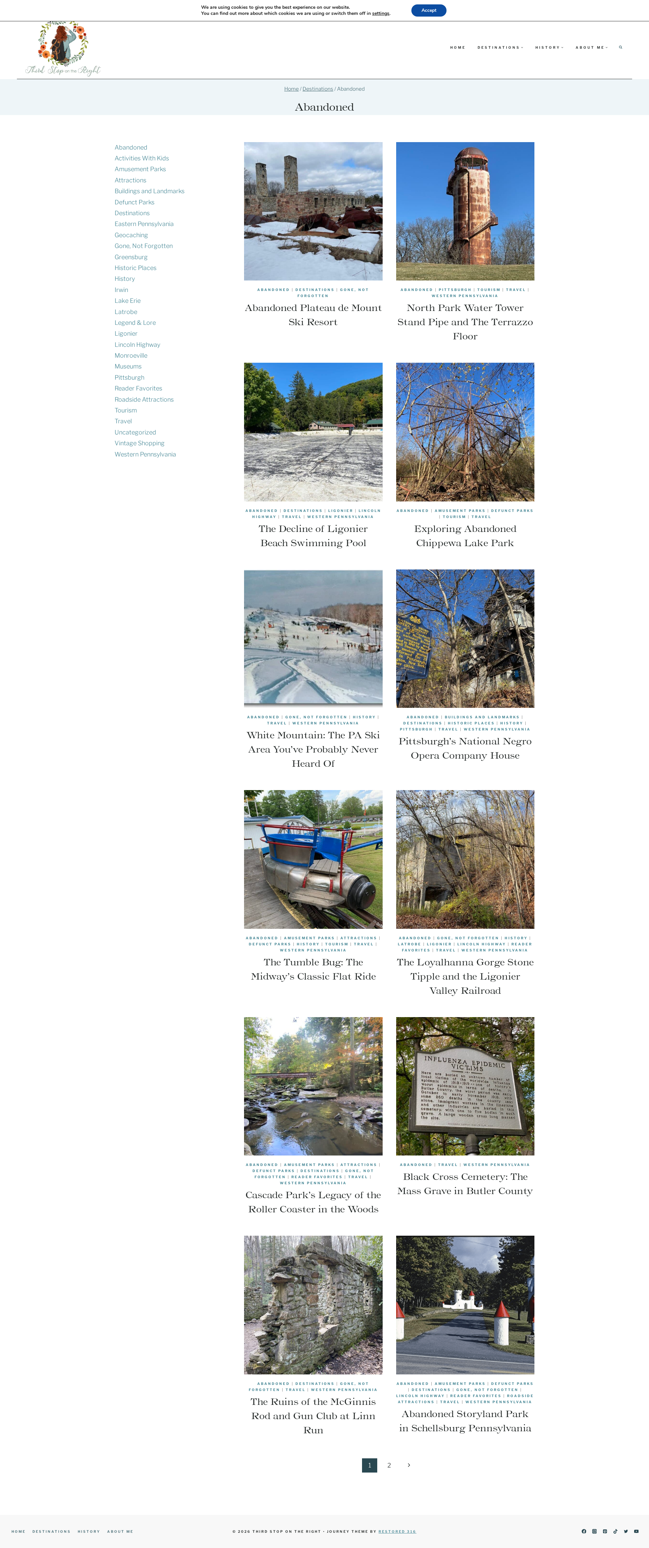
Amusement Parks (460, 511)
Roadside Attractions (144, 399)
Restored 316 (397, 1531)
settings (380, 13)
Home (458, 47)
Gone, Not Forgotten (316, 717)
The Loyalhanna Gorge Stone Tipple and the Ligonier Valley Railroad (465, 976)
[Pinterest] (604, 1531)
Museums (128, 366)
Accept (429, 10)
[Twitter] (625, 1531)
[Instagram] (594, 1531)
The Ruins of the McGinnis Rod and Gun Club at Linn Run (313, 1416)
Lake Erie (128, 300)
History (364, 717)
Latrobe (410, 944)
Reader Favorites (317, 1177)
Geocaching (131, 235)
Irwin (121, 289)
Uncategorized (135, 432)
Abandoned (273, 290)
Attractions (358, 938)
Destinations (315, 290)
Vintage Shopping (140, 443)
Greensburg (131, 257)
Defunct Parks (512, 511)
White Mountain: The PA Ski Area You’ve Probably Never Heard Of (313, 749)
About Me (120, 1531)
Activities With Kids (142, 158)
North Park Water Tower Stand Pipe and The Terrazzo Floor (465, 322)
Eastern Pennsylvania (144, 223)
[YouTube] (636, 1531)
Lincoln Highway (481, 944)
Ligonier (340, 511)
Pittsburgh (455, 290)
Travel (516, 290)
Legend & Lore (135, 322)
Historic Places (471, 723)
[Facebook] (583, 1531)
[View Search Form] (620, 47)
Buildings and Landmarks (482, 717)
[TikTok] (615, 1531)
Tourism (489, 290)
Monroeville (131, 355)
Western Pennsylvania (465, 296)
